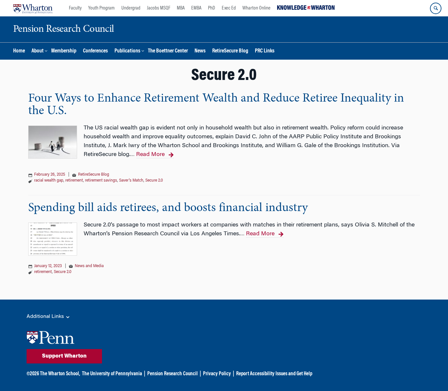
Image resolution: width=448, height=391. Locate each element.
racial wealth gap (48, 181)
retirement (74, 181)
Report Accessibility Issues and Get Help (274, 374)
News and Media (89, 266)
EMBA (196, 8)
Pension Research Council (172, 374)
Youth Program (101, 8)
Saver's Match (131, 181)
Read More (150, 155)
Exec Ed (229, 8)
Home (19, 51)
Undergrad (130, 8)
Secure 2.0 (154, 181)
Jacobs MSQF (158, 8)
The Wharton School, (60, 374)
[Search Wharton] (435, 8)
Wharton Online (256, 8)
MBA (181, 8)
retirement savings (101, 181)
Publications (127, 51)
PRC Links (265, 51)
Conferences (95, 51)
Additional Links (46, 316)
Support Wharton (64, 356)
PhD (211, 8)
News (200, 51)
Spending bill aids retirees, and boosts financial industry (168, 208)
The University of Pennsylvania (112, 374)
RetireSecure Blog (230, 51)
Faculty (75, 8)
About (37, 51)
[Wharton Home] (32, 8)
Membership (63, 51)
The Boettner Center (168, 51)
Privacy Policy (217, 374)
